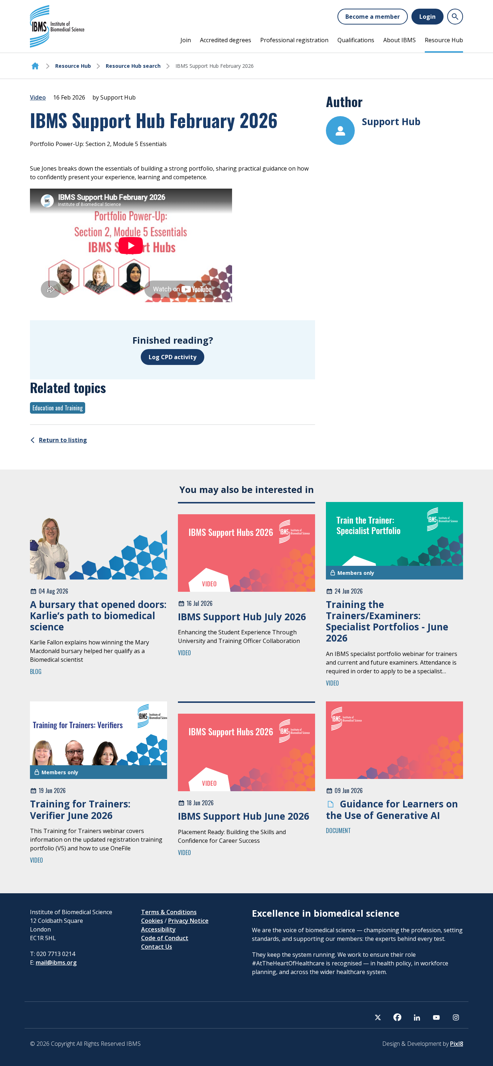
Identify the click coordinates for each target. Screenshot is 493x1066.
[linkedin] (417, 1017)
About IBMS (399, 40)
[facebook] (397, 1017)
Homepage (35, 66)
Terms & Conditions (169, 912)
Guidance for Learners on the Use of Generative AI (392, 809)
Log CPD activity (172, 357)
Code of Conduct (164, 938)
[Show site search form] (455, 17)
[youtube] (436, 1017)
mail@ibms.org (56, 962)
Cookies (152, 921)
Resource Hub (444, 40)
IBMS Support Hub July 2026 (242, 616)
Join (185, 40)
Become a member (372, 17)
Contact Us (156, 947)
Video (38, 97)
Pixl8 (456, 1044)
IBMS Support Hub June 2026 (243, 816)
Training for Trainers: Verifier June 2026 (80, 809)
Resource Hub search (133, 65)
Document (338, 830)
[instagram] (456, 1017)
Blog (36, 671)
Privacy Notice (188, 921)
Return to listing (63, 440)
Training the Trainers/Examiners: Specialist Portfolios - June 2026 (387, 621)
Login (427, 17)
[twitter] (378, 1017)
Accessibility (158, 929)
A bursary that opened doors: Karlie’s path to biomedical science (98, 615)
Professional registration (294, 40)
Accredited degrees (225, 40)
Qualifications (355, 40)
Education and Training (57, 408)
